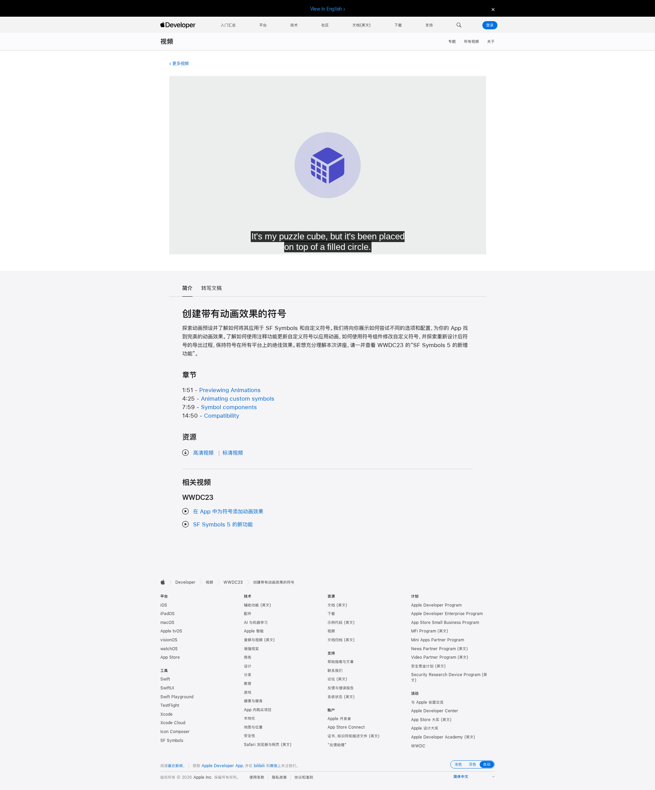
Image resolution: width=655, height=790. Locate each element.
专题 (452, 42)
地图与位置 (253, 727)
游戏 (247, 692)
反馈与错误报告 (341, 688)
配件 (247, 614)
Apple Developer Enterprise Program (447, 614)
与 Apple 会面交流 (427, 702)
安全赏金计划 (422, 666)
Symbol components (229, 407)
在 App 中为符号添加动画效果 (228, 511)
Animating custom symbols (237, 398)
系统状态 (335, 697)
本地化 (249, 718)
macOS (167, 623)
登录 (490, 25)
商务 (247, 657)
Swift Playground (176, 697)
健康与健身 (253, 701)
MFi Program (423, 631)
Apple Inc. (203, 777)
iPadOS (167, 614)
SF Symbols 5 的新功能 (223, 524)
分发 (247, 675)
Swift (165, 679)
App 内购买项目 (258, 710)
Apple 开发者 (339, 719)
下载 (331, 614)
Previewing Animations (230, 390)
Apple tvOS (171, 631)
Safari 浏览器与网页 (261, 745)
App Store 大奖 (425, 720)
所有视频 (471, 42)
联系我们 (335, 671)
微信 (273, 766)
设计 (247, 666)
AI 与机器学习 (256, 623)
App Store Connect (346, 727)
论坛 (331, 679)
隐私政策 (279, 777)
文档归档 (335, 640)
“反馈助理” (337, 745)
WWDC (418, 746)
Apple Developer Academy (437, 737)
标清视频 (232, 453)
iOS (163, 605)
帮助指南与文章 (341, 662)
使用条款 (256, 777)
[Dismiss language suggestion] (492, 9)
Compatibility (221, 415)
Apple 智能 (254, 631)
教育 (247, 684)
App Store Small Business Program (445, 623)
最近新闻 (175, 766)
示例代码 (335, 623)
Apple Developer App (222, 766)
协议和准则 (303, 777)
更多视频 (180, 63)
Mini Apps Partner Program (437, 640)
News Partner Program (433, 649)
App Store (170, 657)
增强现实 (251, 649)
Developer (185, 582)
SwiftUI (167, 688)
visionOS (168, 640)
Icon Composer (175, 732)
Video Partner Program (433, 657)
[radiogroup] (472, 764)
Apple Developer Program (436, 605)
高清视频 (203, 453)
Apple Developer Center (434, 711)
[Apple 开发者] (179, 25)
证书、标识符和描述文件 (347, 736)
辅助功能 (251, 605)
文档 (331, 605)
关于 (491, 42)
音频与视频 (253, 640)
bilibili (259, 766)
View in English (326, 9)
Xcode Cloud (172, 723)
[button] (459, 25)
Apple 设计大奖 (424, 728)
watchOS (169, 649)
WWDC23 (233, 582)
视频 (166, 41)
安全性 (249, 736)
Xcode (166, 714)
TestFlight (169, 705)
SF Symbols (171, 741)
